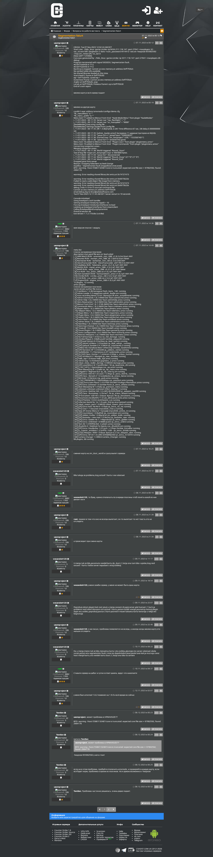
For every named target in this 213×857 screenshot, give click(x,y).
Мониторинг (140, 832)
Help (121, 831)
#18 (156, 735)
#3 (157, 223)
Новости (123, 837)
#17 (156, 713)
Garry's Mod (59, 838)
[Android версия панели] (154, 836)
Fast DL (100, 833)
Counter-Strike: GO (62, 834)
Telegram (138, 840)
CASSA (84, 839)
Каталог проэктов (105, 837)
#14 (156, 647)
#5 (157, 449)
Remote (58, 840)
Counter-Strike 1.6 (62, 830)
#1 (157, 43)
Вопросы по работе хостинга (86, 31)
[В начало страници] (161, 43)
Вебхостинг (86, 837)
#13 (156, 625)
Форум (67, 31)
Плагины (138, 834)
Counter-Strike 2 (61, 836)
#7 (157, 493)
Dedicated (85, 833)
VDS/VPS (85, 831)
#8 (157, 515)
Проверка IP (102, 839)
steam (137, 838)
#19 (156, 765)
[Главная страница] (56, 10)
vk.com (137, 836)
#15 (156, 669)
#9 (157, 537)
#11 (156, 581)
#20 (156, 787)
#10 (156, 559)
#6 (157, 471)
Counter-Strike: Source (64, 832)
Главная (57, 31)
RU (199, 9)
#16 (156, 691)
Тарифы (123, 833)
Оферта (123, 839)
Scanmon (101, 831)
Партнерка (124, 835)
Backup (100, 835)
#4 (157, 245)
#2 (157, 103)
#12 (156, 603)
